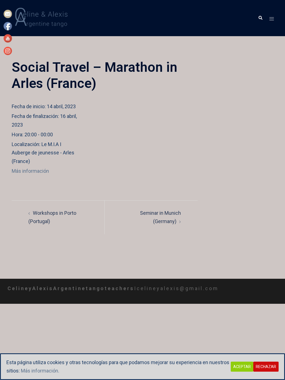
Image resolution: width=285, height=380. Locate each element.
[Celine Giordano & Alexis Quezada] (43, 18)
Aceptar (242, 366)
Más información (30, 171)
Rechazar (266, 366)
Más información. (40, 371)
